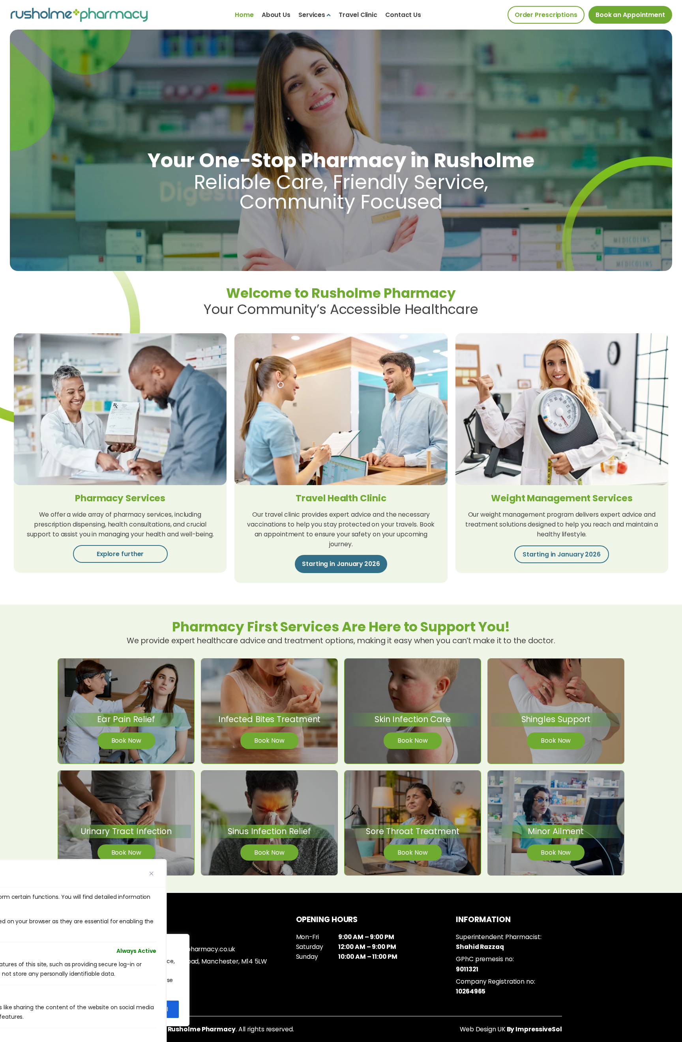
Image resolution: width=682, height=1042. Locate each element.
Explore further (120, 554)
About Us (276, 15)
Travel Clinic (358, 15)
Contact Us (403, 15)
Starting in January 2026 (341, 564)
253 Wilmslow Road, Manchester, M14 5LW (204, 961)
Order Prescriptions (546, 15)
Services (311, 15)
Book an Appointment (630, 15)
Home (244, 15)
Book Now (126, 740)
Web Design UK (483, 1029)
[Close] (151, 873)
